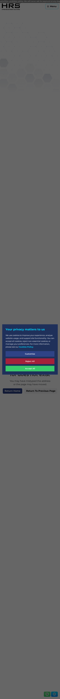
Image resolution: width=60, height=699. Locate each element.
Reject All (30, 361)
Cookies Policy (26, 347)
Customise (30, 354)
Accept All (30, 368)
